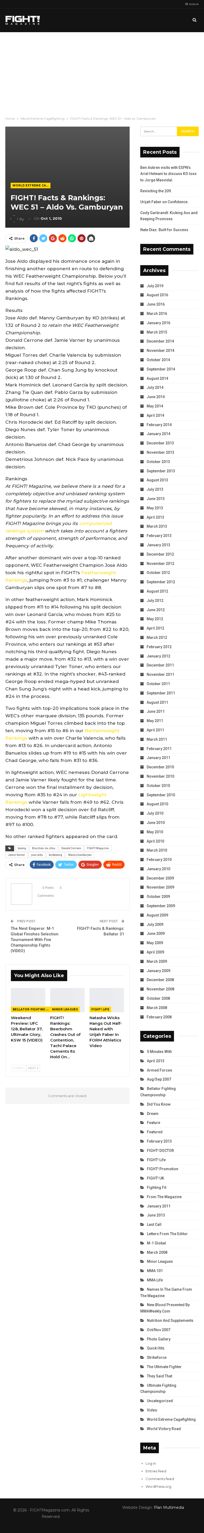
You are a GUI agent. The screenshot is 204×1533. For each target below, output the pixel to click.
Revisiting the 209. (156, 191)
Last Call (154, 1224)
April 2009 (155, 952)
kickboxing (55, 854)
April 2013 (155, 517)
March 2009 (157, 961)
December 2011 (160, 665)
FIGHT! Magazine (98, 848)
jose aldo (37, 854)
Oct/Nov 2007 (158, 1330)
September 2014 (161, 369)
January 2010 (158, 869)
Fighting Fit (156, 1187)
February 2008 (159, 1017)
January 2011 (158, 758)
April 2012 (155, 628)
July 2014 (155, 387)
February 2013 (159, 536)
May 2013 (155, 508)
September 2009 (161, 906)
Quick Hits (155, 1348)
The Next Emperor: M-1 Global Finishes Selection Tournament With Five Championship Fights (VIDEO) (34, 939)
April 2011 (155, 730)
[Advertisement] (102, 72)
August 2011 (157, 702)
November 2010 (160, 776)
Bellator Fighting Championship (32, 1009)
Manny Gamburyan (80, 854)
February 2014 (159, 425)
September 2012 (161, 582)
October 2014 (158, 360)
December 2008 (160, 980)
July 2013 (155, 489)
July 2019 (155, 286)
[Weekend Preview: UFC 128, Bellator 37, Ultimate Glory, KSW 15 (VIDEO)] (28, 1000)
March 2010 (157, 850)
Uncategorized (160, 1401)
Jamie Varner (16, 854)
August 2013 (157, 480)
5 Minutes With (159, 1051)
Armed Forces (159, 1070)
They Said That (159, 1376)
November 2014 (160, 350)
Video (152, 1410)
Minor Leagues (65, 1009)
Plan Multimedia (169, 1507)
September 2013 (161, 471)
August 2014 (157, 378)
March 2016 (157, 313)
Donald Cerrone (71, 848)
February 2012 (159, 647)
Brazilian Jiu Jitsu (43, 848)
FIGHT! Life (100, 1009)
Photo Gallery (159, 1339)
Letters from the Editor (167, 1234)
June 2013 (156, 499)
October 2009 (158, 896)
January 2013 (158, 545)
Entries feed (156, 1471)
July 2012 (155, 600)
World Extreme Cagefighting (31, 185)
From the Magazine (164, 1197)
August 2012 (157, 591)
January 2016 (158, 323)
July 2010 (155, 813)
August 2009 (157, 915)
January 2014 (158, 434)
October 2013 (158, 462)
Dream (153, 1113)
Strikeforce (157, 1357)
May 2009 (155, 943)
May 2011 (155, 721)
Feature (153, 1122)
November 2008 (160, 989)
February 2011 (159, 749)
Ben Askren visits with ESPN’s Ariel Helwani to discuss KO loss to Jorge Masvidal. (168, 173)
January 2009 (158, 971)
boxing (22, 848)
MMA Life (155, 1280)
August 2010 (157, 804)
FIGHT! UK (155, 1178)
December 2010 (160, 767)
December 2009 (160, 878)
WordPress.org (158, 1486)
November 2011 (160, 674)
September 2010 (161, 795)
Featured (155, 1132)
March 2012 (157, 637)
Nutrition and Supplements (170, 1320)
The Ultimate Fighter (164, 1367)
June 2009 (156, 933)
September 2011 (161, 693)
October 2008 (158, 998)
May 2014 (155, 406)
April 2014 (155, 415)
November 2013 (160, 452)
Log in (151, 1463)
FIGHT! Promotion (162, 1169)
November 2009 (160, 887)
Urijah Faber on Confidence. (164, 202)
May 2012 (155, 619)
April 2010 (155, 841)
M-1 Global (156, 1243)
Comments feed (160, 1479)
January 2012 (158, 656)
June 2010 (156, 822)
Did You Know (159, 1104)
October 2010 (158, 786)
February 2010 (159, 859)
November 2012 (160, 563)
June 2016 (156, 304)
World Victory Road (164, 1429)
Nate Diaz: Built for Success (164, 230)
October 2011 (158, 684)
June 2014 (156, 397)
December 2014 (160, 341)
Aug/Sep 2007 (159, 1079)
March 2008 (157, 1008)
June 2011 (156, 711)
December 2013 (160, 443)
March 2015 (157, 332)
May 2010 (155, 832)
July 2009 (155, 924)
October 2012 (158, 572)
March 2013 (157, 526)
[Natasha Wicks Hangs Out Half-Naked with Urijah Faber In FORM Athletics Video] (107, 1000)
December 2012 (160, 554)
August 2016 (157, 295)
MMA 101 (155, 1271)
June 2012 (156, 610)
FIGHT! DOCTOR (160, 1150)
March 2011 (157, 739)
